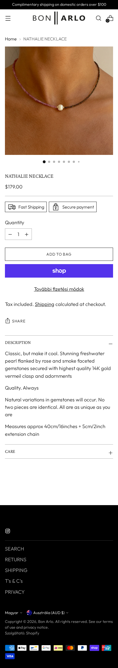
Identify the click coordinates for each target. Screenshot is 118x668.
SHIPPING (16, 570)
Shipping (44, 304)
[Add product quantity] (10, 234)
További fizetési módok (59, 289)
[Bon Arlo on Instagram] (8, 532)
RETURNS (15, 559)
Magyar (11, 612)
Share (19, 321)
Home (11, 39)
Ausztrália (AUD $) (48, 612)
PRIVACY (15, 592)
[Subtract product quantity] (27, 234)
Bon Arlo (45, 621)
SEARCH (14, 549)
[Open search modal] (98, 18)
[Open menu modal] (7, 18)
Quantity (14, 222)
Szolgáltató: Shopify (22, 633)
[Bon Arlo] (59, 18)
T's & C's (14, 581)
